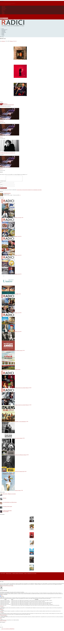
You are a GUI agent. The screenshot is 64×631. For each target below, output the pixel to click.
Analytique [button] (1, 611)
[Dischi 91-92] (9, 119)
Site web (1, 186)
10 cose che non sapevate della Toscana (5, 4)
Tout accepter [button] (8, 585)
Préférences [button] (1, 609)
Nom (1, 182)
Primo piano (4, 8)
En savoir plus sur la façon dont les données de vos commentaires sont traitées (29, 189)
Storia (3, 11)
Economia (3, 10)
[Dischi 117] (9, 135)
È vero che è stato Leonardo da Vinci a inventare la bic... (8, 2)
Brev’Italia (3, 7)
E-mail (1, 184)
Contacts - (25, 573)
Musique (11, 41)
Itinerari (3, 6)
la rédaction (3, 41)
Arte (2, 10)
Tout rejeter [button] (11, 585)
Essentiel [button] (1, 595)
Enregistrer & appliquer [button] (3, 620)
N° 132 (14, 41)
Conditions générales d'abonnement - (18, 573)
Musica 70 (1, 168)
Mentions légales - (9, 573)
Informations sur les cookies (31, 573)
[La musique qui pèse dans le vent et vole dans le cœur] (9, 151)
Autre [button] (1, 618)
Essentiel (2, 596)
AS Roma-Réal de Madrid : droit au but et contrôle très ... (8, 3)
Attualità (3, 9)
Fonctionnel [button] (1, 606)
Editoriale (3, 6)
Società (3, 12)
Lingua (3, 13)
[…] (20, 195)
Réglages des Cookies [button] (3, 585)
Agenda (3, 13)
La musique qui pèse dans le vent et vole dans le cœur (7, 152)
